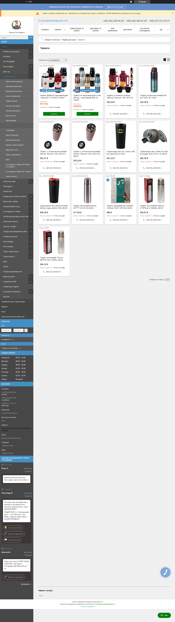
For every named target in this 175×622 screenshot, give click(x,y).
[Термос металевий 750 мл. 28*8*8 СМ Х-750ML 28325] (54, 242)
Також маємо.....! (9, 256)
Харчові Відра (11, 120)
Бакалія (6, 296)
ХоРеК (5, 266)
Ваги (7, 159)
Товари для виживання (12, 271)
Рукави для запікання (14, 91)
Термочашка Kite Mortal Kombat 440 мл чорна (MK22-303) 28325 (54, 207)
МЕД (5, 261)
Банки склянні (11, 176)
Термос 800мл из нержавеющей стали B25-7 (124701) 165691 (54, 96)
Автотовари (8, 246)
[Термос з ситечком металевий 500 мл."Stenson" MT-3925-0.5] (54, 136)
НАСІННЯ (6, 56)
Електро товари (9, 226)
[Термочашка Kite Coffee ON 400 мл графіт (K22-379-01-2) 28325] (154, 136)
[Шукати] (30, 37)
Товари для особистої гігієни (14, 196)
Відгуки (4, 306)
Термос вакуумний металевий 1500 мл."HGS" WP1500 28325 (120, 207)
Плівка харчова (11, 101)
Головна (45, 30)
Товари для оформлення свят (15, 231)
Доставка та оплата (95, 29)
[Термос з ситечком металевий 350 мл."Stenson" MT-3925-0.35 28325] (87, 136)
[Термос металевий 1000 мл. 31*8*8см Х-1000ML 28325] (154, 190)
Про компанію (112, 29)
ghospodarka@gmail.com (11, 438)
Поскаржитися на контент (84, 604)
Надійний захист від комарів (13, 301)
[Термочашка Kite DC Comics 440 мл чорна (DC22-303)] (120, 136)
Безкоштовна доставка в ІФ (13, 316)
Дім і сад (6, 71)
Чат (166, 615)
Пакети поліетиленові (14, 81)
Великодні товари (10, 201)
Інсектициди (8, 241)
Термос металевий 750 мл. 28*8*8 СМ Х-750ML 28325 (51, 258)
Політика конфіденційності (105, 604)
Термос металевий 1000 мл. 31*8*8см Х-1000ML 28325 (152, 207)
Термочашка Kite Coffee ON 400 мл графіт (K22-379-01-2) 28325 (154, 152)
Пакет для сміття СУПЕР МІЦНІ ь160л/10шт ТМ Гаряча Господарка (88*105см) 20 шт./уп (16, 564)
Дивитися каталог (115, 7)
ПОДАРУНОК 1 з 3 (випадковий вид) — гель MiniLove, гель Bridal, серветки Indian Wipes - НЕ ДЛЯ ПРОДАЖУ (16, 515)
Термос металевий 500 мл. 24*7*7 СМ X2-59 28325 (85, 207)
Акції (3, 311)
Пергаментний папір (14, 86)
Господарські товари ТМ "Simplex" (19, 171)
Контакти (127, 30)
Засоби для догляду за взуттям (15, 216)
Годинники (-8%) (9, 281)
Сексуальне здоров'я (11, 291)
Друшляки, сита (12, 150)
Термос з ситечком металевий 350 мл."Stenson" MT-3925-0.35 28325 (86, 153)
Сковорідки (10, 130)
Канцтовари (8, 66)
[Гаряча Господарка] (16, 24)
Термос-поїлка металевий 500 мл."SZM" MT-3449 (153, 96)
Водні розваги (9, 276)
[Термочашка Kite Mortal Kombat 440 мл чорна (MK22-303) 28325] (54, 190)
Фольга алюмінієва (13, 96)
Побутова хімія (9, 181)
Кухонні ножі (11, 116)
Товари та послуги (52, 40)
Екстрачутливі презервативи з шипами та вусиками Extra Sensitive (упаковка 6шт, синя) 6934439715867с (16, 505)
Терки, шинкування (13, 155)
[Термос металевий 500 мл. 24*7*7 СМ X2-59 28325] (87, 190)
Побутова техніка (10, 221)
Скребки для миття (13, 111)
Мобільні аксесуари (11, 51)
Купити (54, 114)
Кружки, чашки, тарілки (15, 145)
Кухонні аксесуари (13, 106)
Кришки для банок (13, 140)
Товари (5, 46)
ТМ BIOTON (7, 191)
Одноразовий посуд (11, 206)
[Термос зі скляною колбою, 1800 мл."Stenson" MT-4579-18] (120, 80)
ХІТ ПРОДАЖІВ (8, 61)
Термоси (9, 125)
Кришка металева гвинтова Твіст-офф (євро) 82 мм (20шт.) (16, 479)
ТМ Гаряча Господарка (144, 29)
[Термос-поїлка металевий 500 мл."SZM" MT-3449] (154, 80)
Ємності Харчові (12, 135)
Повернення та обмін (77, 29)
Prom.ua (100, 602)
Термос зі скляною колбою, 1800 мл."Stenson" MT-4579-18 (120, 96)
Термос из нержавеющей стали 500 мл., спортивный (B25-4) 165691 (87, 97)
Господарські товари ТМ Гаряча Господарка (18, 165)
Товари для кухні (10, 76)
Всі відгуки (25, 584)
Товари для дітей (10, 236)
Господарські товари (11, 211)
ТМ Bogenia (7, 186)
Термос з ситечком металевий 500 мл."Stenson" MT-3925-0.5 (53, 152)
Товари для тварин (11, 286)
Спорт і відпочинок (11, 251)
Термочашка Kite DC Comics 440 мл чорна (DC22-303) (121, 152)
